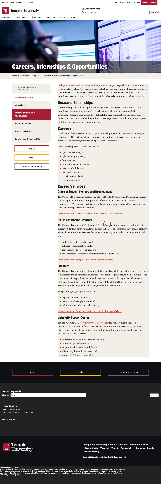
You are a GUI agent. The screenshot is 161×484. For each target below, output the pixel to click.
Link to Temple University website (17, 447)
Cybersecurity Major (23, 97)
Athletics (63, 17)
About (73, 17)
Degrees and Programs (42, 76)
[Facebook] (4, 426)
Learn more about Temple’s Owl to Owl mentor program (85, 259)
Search (85, 12)
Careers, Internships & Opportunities (24, 114)
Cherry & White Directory (95, 444)
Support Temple (149, 2)
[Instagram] (10, 426)
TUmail (114, 448)
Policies (144, 444)
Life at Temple (37, 17)
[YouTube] (34, 426)
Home (14, 76)
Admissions (7, 17)
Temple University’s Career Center (92, 322)
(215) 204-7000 (9, 419)
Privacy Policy (92, 451)
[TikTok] (22, 426)
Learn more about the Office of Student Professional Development (90, 213)
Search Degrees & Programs (27, 88)
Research (51, 17)
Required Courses (22, 123)
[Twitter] (28, 426)
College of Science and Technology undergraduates (83, 85)
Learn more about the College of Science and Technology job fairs (90, 311)
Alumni (129, 2)
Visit (115, 2)
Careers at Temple (145, 448)
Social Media (91, 448)
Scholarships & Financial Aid (27, 139)
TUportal (137, 2)
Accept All (5, 483)
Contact (134, 444)
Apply (122, 2)
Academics (21, 17)
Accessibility (127, 448)
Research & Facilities (23, 131)
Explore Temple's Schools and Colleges (17, 2)
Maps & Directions (119, 444)
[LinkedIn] (16, 426)
